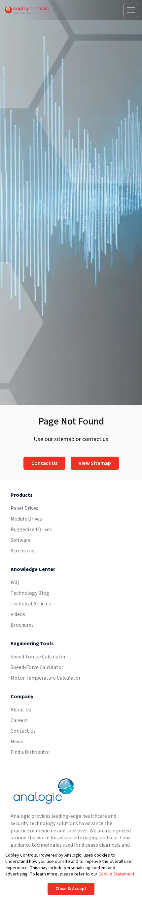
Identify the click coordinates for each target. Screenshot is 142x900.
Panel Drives (24, 508)
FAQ (15, 582)
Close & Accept (71, 888)
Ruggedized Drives (31, 529)
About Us (21, 709)
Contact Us (44, 463)
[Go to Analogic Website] (43, 791)
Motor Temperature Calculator (46, 678)
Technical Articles (31, 603)
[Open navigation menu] (131, 10)
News (17, 741)
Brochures (22, 625)
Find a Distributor (30, 752)
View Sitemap (95, 463)
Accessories (24, 550)
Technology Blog (30, 593)
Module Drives (26, 519)
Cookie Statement (116, 874)
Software (21, 540)
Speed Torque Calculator (38, 656)
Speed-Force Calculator (37, 667)
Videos (18, 614)
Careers (19, 720)
